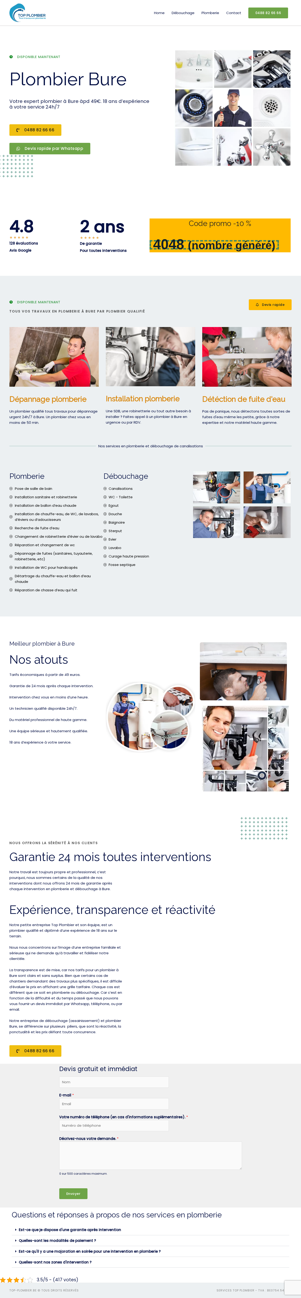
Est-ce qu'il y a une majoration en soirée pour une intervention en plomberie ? (90, 1251)
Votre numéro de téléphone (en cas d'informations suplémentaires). (123, 1117)
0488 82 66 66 (268, 13)
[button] (150, 1229)
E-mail (66, 1095)
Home (159, 12)
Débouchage (183, 12)
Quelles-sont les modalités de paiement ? (57, 1240)
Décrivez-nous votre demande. (89, 1138)
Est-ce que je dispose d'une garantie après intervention (70, 1229)
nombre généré (232, 245)
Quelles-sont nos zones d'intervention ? (55, 1262)
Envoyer (73, 1193)
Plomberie (210, 12)
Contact (233, 12)
